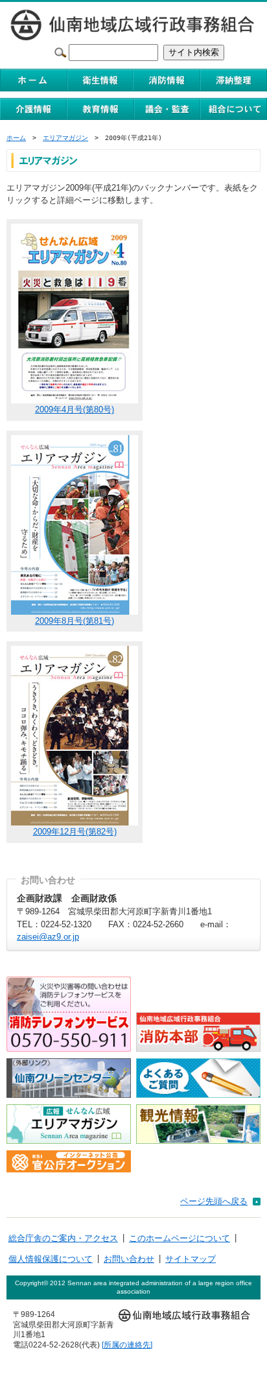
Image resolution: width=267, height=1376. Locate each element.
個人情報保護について (50, 1259)
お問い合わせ (129, 1259)
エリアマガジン (65, 137)
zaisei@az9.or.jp (48, 937)
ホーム (16, 137)
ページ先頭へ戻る (214, 1201)
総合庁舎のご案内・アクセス (63, 1238)
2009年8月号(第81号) (74, 621)
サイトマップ (190, 1259)
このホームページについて (179, 1238)
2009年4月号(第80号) (74, 409)
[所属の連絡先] (127, 1344)
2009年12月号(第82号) (75, 831)
